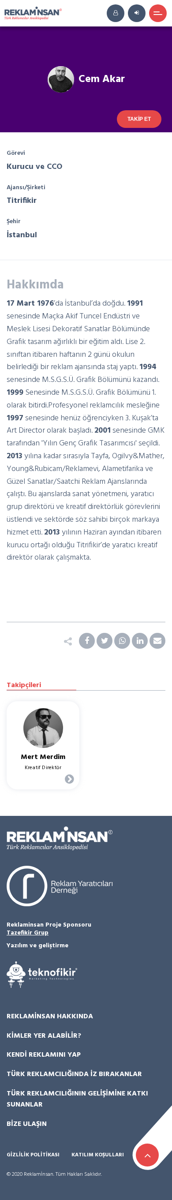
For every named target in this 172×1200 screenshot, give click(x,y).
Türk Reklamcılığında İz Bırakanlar (74, 1074)
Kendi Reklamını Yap (44, 1055)
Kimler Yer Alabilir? (44, 1036)
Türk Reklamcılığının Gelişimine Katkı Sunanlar (77, 1099)
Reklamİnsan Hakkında (50, 1016)
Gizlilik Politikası (33, 1155)
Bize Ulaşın (27, 1124)
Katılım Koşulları (97, 1155)
